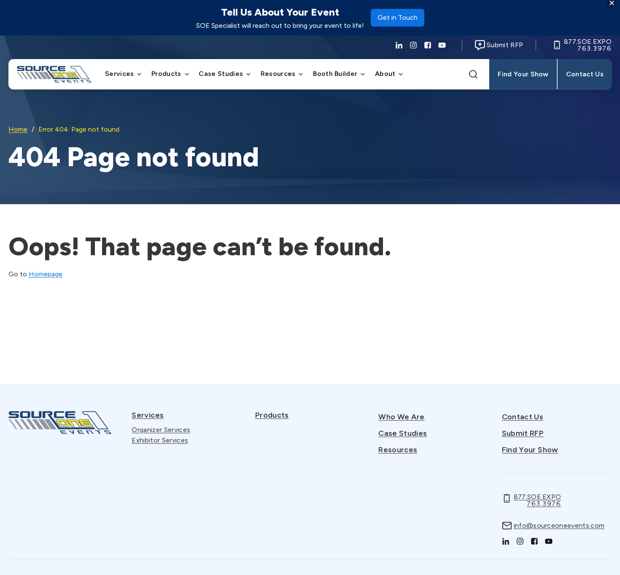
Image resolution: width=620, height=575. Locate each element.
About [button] (385, 74)
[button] (473, 74)
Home (17, 129)
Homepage (45, 274)
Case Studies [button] (221, 74)
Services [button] (119, 74)
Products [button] (166, 74)
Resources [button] (278, 74)
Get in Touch (397, 20)
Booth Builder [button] (335, 74)
